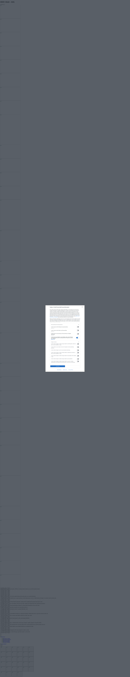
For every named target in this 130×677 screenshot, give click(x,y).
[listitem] (65, 324)
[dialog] (65, 338)
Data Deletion (59, 369)
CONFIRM (58, 366)
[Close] (83, 307)
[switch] (77, 327)
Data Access (65, 369)
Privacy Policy (71, 369)
